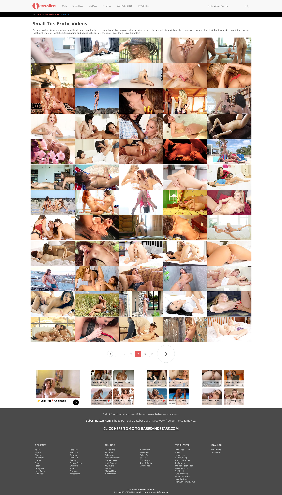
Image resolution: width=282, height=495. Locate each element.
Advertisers (216, 449)
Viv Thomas (145, 465)
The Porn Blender (182, 460)
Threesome (75, 473)
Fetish (37, 465)
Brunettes (39, 457)
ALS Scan (109, 452)
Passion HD (145, 452)
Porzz (177, 452)
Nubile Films (110, 473)
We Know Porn (181, 468)
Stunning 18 (145, 460)
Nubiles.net (145, 449)
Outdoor (74, 455)
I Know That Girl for (48, 14)
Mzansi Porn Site (182, 476)
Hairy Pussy (40, 471)
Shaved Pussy (76, 463)
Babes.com (110, 455)
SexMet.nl (179, 471)
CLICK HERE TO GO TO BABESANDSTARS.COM (141, 428)
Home (64, 5)
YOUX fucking (181, 457)
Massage (74, 452)
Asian (37, 449)
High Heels (39, 473)
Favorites (143, 5)
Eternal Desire (111, 460)
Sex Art (143, 457)
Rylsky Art (144, 455)
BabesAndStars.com (98, 420)
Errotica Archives (112, 457)
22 (145, 354)
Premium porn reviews (185, 481)
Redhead (74, 457)
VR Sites (107, 5)
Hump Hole (180, 455)
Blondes (38, 455)
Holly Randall (110, 463)
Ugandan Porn (181, 479)
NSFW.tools (66, 14)
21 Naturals (110, 449)
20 (131, 354)
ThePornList (180, 463)
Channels (77, 5)
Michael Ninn (110, 471)
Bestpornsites (124, 5)
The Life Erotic (146, 463)
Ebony (38, 463)
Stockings (74, 471)
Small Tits (74, 465)
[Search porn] (246, 6)
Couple (38, 460)
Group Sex (39, 468)
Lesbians (74, 449)
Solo (72, 468)
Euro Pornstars (181, 473)
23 (152, 354)
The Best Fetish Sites (184, 465)
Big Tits (38, 452)
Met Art (108, 468)
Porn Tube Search (182, 449)
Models (93, 5)
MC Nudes (109, 465)
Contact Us (216, 452)
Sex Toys (73, 460)
